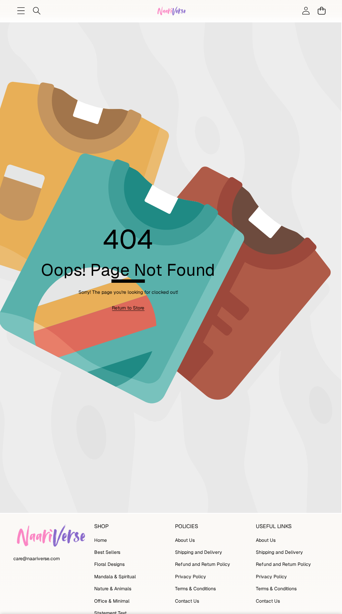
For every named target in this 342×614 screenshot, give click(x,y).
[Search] (36, 10)
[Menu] (20, 10)
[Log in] (305, 10)
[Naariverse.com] (171, 11)
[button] (321, 10)
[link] (128, 308)
